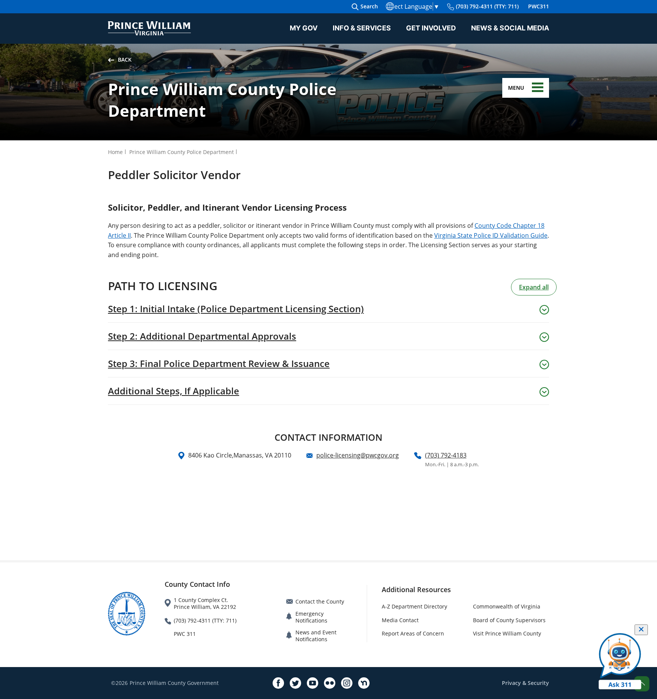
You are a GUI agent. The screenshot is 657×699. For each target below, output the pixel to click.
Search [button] (369, 6)
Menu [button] (516, 87)
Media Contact (400, 620)
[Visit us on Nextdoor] (364, 683)
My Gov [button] (303, 28)
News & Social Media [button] (510, 28)
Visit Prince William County (507, 633)
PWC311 (538, 6)
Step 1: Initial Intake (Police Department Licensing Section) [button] (236, 309)
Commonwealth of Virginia (506, 606)
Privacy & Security (525, 682)
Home (115, 152)
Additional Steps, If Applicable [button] (173, 391)
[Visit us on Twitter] (295, 683)
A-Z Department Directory (414, 606)
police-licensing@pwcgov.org (357, 455)
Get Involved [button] (431, 28)
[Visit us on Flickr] (329, 683)
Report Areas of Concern (413, 633)
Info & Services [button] (362, 28)
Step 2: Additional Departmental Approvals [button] (202, 336)
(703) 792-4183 (446, 455)
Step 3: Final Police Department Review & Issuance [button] (219, 363)
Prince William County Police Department (181, 152)
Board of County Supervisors (509, 620)
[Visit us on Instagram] (346, 683)
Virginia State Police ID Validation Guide (491, 235)
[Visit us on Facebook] (278, 683)
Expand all (534, 287)
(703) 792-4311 (487, 6)
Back (125, 59)
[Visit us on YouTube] (312, 683)
